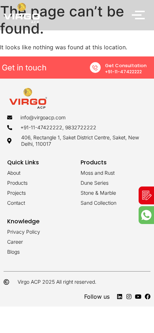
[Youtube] (138, 296)
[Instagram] (129, 296)
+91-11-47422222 (123, 72)
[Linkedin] (119, 296)
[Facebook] (147, 296)
